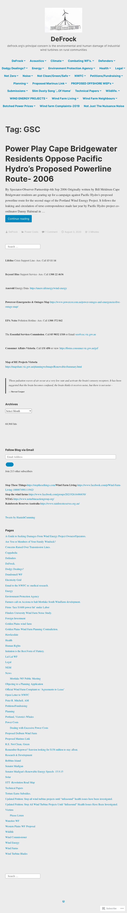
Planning (19, 83)
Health (104, 68)
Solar (8, 777)
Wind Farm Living (64, 98)
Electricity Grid (13, 580)
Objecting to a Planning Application (24, 684)
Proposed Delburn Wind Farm (21, 733)
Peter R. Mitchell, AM (17, 700)
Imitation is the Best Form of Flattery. (24, 651)
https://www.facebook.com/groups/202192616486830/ (57, 494)
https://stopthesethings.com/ (41, 485)
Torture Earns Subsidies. (18, 793)
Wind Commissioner (16, 837)
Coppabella (11, 552)
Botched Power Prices (18, 106)
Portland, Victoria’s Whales (19, 716)
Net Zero (10, 76)
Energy (37, 68)
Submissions (16, 91)
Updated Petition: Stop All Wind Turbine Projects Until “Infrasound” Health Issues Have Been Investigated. (61, 804)
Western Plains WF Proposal (20, 826)
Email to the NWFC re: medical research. (26, 585)
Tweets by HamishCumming (20, 517)
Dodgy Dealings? (13, 68)
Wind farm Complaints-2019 (60, 106)
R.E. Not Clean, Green (17, 744)
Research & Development (18, 755)
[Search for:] (22, 246)
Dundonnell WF (13, 574)
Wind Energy (12, 842)
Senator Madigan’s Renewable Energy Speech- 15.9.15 (34, 771)
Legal (119, 68)
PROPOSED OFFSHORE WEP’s (91, 83)
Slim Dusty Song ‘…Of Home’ (51, 91)
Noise (27, 76)
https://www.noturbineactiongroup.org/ (34, 499)
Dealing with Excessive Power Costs (29, 727)
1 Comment (51, 231)
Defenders (105, 61)
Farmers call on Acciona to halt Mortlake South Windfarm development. (43, 601)
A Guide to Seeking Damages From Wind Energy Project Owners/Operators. (45, 536)
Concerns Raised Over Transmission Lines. (27, 547)
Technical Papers (87, 91)
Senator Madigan (14, 766)
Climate (56, 61)
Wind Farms (11, 848)
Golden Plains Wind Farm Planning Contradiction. (31, 629)
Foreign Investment (15, 618)
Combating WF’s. (80, 61)
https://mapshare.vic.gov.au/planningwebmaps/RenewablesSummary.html (43, 366)
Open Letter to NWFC (17, 694)
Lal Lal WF (11, 656)
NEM (8, 667)
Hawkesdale (11, 634)
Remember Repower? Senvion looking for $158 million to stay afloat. (41, 749)
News (8, 673)
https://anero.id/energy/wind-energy (48, 288)
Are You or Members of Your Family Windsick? (30, 541)
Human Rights (13, 645)
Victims (9, 809)
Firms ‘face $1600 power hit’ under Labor (27, 607)
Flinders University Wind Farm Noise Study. (28, 612)
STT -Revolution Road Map (20, 782)
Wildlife (9, 831)
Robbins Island (13, 760)
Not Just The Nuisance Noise (104, 106)
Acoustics (37, 61)
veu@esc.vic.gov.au (85, 334)
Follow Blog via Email (19, 450)
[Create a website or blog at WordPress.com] (63, 901)
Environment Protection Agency (70, 68)
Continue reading (17, 219)
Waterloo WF (12, 820)
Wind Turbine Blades (16, 853)
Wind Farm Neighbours (99, 98)
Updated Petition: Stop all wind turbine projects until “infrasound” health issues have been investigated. (59, 799)
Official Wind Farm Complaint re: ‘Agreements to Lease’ (34, 689)
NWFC (79, 76)
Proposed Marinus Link (48, 83)
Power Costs (31, 231)
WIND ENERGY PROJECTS (27, 98)
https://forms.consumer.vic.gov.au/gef (79, 348)
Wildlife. (111, 91)
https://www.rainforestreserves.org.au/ (60, 503)
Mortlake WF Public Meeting (25, 678)
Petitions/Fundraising (105, 76)
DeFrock (63, 39)
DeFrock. (10, 563)
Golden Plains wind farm (18, 623)
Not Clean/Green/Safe (52, 76)
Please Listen (17, 815)
